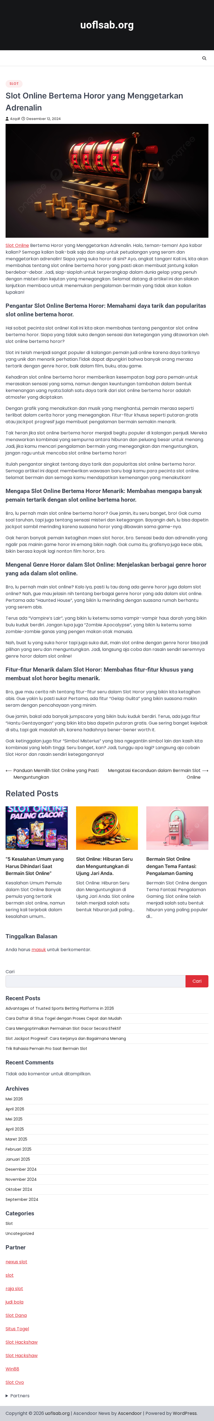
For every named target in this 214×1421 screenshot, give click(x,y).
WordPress (185, 1413)
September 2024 (22, 1199)
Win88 (12, 1369)
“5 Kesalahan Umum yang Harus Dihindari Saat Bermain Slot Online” (35, 866)
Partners (20, 1396)
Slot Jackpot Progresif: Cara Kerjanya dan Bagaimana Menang (66, 1038)
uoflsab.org (107, 25)
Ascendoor (130, 1413)
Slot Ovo (15, 1382)
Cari (10, 971)
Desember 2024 (21, 1169)
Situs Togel (17, 1329)
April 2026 (15, 1109)
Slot (14, 83)
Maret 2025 (16, 1139)
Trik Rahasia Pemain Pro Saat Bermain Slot (46, 1048)
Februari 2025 (18, 1149)
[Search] (204, 58)
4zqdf (15, 118)
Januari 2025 (18, 1159)
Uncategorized (20, 1233)
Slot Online (17, 245)
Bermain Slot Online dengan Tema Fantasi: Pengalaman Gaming (171, 866)
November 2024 (21, 1179)
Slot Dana (16, 1315)
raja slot (14, 1288)
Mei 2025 (14, 1119)
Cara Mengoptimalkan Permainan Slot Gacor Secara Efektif (63, 1028)
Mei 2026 (14, 1099)
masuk (38, 949)
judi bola (14, 1302)
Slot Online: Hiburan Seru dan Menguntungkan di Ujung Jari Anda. (104, 866)
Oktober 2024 (19, 1189)
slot (10, 1275)
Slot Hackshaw (22, 1342)
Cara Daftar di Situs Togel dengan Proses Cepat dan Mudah (64, 1018)
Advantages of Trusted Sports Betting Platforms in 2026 (60, 1008)
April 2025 (15, 1129)
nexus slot (16, 1262)
